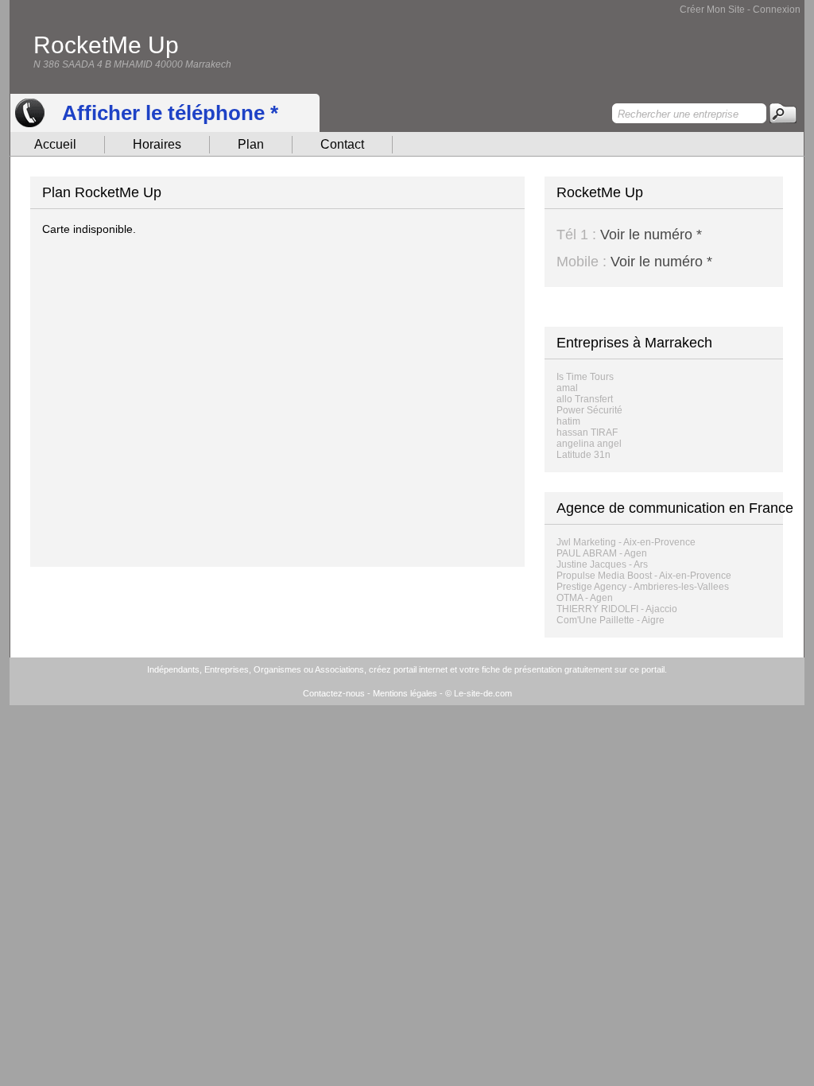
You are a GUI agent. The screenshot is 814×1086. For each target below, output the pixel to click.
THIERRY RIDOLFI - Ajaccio (616, 609)
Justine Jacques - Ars (602, 564)
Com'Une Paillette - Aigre (610, 620)
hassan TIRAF (587, 432)
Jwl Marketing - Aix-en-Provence (626, 542)
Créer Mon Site (712, 9)
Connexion (776, 9)
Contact (342, 144)
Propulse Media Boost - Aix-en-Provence (643, 575)
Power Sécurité (589, 410)
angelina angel (589, 443)
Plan (251, 144)
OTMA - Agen (584, 597)
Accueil (55, 144)
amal (567, 388)
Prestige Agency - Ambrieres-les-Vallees (642, 586)
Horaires (157, 144)
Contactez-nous (334, 693)
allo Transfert (584, 399)
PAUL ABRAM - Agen (601, 553)
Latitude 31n (583, 454)
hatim (568, 421)
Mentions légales (405, 693)
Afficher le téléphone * (170, 113)
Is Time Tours (585, 376)
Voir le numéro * (651, 234)
